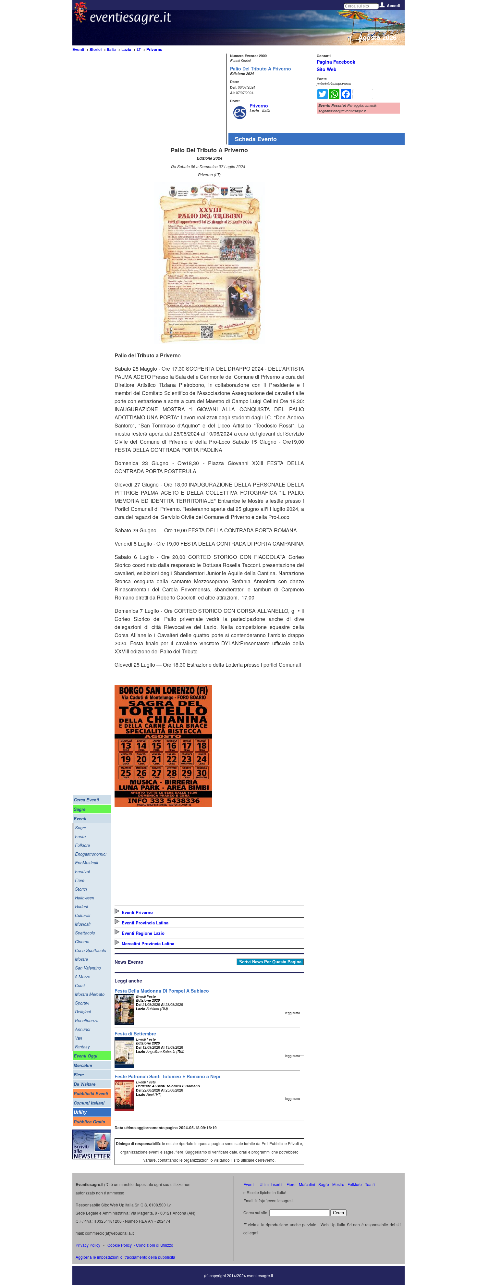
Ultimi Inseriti (270, 1184)
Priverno (154, 49)
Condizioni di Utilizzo (154, 1245)
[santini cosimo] (163, 805)
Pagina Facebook (336, 61)
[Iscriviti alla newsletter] (91, 1158)
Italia (111, 49)
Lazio (126, 49)
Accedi (393, 5)
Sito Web (326, 69)
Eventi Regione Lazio (143, 933)
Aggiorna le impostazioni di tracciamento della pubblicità (125, 1257)
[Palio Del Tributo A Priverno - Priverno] (209, 342)
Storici (96, 49)
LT (139, 49)
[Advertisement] (169, 99)
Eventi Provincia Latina (145, 923)
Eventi (78, 49)
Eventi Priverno (137, 912)
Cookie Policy (119, 1245)
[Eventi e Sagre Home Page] (80, 21)
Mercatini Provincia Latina (148, 943)
